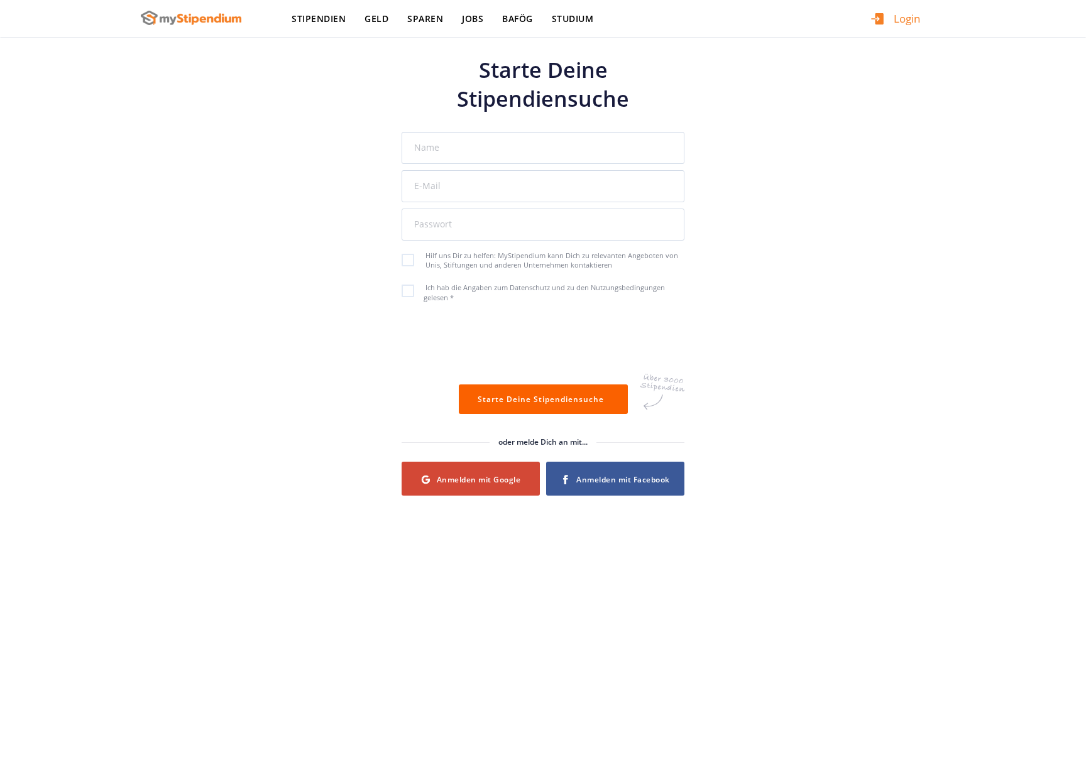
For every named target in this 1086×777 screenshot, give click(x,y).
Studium (573, 18)
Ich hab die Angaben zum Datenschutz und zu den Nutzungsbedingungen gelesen (544, 292)
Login (907, 18)
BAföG (517, 18)
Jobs (472, 18)
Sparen (425, 18)
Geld (376, 18)
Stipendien (319, 18)
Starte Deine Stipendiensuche (543, 399)
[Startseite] (196, 18)
